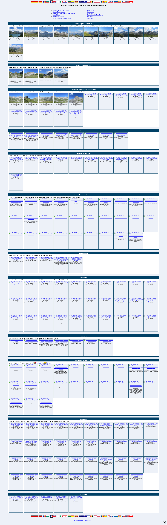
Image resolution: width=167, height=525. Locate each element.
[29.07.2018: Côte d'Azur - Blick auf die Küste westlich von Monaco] (46, 135)
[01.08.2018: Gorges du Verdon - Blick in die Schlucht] (31, 158)
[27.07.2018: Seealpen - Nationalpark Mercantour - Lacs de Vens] (151, 95)
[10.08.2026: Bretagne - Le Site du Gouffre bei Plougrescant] (46, 442)
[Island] (54, 2)
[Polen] (98, 2)
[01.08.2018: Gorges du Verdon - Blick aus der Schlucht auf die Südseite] (121, 159)
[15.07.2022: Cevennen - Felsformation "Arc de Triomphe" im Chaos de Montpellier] (151, 301)
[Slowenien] (116, 2)
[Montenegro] (76, 2)
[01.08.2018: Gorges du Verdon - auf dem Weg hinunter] (61, 159)
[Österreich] (95, 2)
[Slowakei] (111, 2)
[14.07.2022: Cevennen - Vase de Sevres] (46, 299)
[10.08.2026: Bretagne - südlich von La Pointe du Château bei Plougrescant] (31, 442)
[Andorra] (44, 2)
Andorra (38, 363)
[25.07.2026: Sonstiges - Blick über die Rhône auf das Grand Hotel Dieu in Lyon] (31, 498)
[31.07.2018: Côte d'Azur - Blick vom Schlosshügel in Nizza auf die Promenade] (76, 135)
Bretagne (90, 16)
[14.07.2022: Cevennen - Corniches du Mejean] (31, 282)
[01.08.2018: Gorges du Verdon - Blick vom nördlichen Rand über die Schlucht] (46, 160)
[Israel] (58, 2)
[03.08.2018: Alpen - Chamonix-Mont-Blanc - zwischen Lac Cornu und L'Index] (106, 202)
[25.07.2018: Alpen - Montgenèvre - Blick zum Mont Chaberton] (46, 78)
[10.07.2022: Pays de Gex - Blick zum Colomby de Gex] (46, 258)
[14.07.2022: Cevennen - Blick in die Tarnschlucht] (91, 282)
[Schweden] (105, 2)
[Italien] (61, 2)
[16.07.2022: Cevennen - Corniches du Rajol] (91, 316)
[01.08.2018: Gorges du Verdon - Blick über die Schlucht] (16, 176)
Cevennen (90, 12)
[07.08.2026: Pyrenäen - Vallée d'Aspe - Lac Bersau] (106, 382)
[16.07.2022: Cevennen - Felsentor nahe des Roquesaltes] (151, 317)
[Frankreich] (51, 2)
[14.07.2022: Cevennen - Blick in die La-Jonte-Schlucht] (121, 283)
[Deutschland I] (33, 2)
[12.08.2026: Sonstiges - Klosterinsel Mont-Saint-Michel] (46, 498)
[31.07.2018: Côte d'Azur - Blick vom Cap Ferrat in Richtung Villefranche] (121, 135)
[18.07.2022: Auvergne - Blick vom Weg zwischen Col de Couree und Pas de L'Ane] (46, 342)
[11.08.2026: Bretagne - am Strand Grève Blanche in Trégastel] (121, 476)
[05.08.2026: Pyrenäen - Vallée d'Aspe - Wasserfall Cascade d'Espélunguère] (61, 383)
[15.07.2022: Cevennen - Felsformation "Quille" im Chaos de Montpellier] (76, 317)
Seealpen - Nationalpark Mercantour (64, 13)
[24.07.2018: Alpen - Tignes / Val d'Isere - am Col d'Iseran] (106, 36)
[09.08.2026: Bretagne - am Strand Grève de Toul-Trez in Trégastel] (121, 425)
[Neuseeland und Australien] (83, 2)
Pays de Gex (91, 10)
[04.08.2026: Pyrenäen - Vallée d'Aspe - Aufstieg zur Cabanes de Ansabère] (31, 366)
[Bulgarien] (47, 2)
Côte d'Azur (56, 15)
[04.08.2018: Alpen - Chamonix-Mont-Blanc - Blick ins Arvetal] (151, 217)
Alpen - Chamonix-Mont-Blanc (62, 18)
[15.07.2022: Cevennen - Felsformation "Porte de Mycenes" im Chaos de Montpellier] (16, 318)
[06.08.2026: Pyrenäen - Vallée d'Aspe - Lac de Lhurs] (76, 382)
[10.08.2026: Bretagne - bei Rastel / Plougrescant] (151, 424)
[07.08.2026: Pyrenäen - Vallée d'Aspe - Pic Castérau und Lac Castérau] (151, 383)
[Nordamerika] (129, 2)
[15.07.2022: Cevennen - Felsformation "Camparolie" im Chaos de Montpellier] (136, 300)
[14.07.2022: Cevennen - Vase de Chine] (16, 299)
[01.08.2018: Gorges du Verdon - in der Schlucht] (76, 158)
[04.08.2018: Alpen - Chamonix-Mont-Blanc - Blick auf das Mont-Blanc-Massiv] (61, 217)
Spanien (49, 363)
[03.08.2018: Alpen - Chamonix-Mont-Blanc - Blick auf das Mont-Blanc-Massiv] (121, 201)
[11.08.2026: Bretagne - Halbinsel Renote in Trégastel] (46, 476)
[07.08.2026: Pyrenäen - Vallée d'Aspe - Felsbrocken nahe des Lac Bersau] (121, 383)
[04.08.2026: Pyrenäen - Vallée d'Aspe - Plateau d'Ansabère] (76, 366)
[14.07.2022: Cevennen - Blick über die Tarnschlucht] (61, 282)
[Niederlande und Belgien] (90, 2)
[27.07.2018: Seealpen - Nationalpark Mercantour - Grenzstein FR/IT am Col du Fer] (136, 95)
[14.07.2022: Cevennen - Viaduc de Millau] (106, 299)
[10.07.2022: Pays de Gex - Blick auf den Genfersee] (31, 258)
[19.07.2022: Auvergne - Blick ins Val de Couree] (106, 341)
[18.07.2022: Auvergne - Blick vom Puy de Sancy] (76, 341)
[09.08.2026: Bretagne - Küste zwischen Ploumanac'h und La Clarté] (106, 425)
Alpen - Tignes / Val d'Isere (61, 10)
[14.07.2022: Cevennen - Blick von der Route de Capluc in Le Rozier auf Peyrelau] (16, 284)
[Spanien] (119, 2)
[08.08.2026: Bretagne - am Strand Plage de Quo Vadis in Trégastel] (16, 425)
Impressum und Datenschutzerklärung (82, 520)
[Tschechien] (123, 2)
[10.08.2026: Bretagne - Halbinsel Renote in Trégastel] (16, 459)
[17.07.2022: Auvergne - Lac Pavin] (16, 341)
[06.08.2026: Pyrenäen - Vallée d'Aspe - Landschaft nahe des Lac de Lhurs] (91, 383)
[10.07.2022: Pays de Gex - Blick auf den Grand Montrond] (16, 259)
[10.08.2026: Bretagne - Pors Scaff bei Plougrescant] (106, 441)
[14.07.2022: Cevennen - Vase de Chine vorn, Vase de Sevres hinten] (31, 300)
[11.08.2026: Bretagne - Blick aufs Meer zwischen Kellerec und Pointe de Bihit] (76, 476)
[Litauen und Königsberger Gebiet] (71, 2)
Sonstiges (90, 18)
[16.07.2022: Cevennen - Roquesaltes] (121, 316)
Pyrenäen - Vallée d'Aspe (95, 15)
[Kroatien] (65, 2)
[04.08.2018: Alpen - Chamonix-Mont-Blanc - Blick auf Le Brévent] (91, 217)
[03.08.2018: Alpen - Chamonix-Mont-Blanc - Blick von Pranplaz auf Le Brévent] (31, 201)
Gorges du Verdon (58, 16)
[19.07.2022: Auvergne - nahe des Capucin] (91, 341)
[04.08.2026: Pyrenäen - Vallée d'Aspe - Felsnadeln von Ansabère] (106, 366)
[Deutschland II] (36, 2)
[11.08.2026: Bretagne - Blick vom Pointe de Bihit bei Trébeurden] (91, 476)
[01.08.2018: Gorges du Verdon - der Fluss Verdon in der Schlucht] (91, 159)
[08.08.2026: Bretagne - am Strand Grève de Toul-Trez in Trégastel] (61, 425)
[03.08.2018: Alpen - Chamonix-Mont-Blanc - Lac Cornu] (76, 201)
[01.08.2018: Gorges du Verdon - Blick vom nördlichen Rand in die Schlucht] (16, 159)
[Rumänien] (102, 2)
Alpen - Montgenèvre (59, 12)
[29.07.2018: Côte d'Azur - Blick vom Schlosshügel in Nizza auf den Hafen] (61, 135)
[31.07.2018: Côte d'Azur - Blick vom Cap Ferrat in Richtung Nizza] (91, 135)
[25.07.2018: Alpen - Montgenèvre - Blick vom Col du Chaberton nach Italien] (61, 78)
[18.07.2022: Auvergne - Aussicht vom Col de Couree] (31, 341)
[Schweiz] (109, 2)
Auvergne (90, 13)
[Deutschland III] (40, 2)
